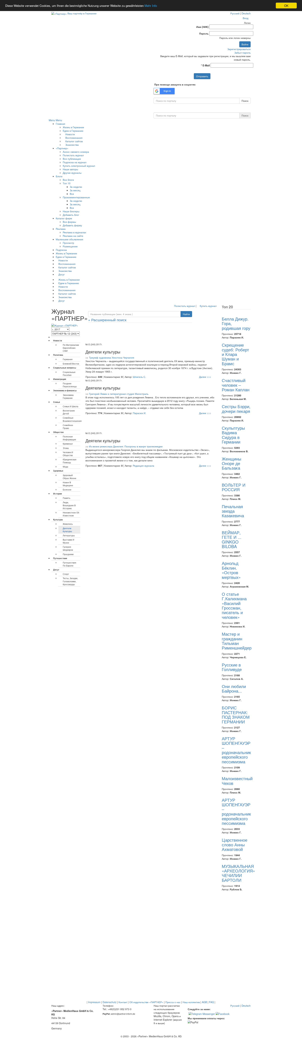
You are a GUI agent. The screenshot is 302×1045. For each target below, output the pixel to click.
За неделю (76, 186)
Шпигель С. (139, 377)
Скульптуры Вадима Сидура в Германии (233, 435)
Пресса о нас (173, 1002)
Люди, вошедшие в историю (69, 505)
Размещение (70, 246)
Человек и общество (68, 454)
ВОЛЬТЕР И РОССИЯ (233, 487)
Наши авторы (70, 169)
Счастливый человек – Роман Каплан (235, 385)
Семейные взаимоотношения (71, 419)
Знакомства (72, 144)
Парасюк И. (139, 413)
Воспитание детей (69, 412)
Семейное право (68, 426)
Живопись (68, 523)
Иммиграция (59, 379)
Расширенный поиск (107, 319)
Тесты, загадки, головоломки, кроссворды (70, 581)
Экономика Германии (68, 396)
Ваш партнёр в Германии (81, 13)
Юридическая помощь (69, 461)
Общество (58, 432)
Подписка (61, 250)
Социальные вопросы (64, 367)
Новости (70, 134)
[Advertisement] (151, 334)
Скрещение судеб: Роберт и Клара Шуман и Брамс (235, 354)
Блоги (59, 176)
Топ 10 (66, 183)
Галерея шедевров (68, 548)
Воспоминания (73, 137)
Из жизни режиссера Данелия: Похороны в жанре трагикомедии (126, 446)
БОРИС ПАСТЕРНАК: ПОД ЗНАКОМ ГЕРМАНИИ (236, 714)
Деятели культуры (67, 530)
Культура (58, 519)
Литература (69, 535)
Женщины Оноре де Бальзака (231, 463)
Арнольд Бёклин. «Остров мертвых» (231, 570)
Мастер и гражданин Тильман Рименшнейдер (236, 641)
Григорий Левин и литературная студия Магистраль (118, 394)
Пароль (204, 33)
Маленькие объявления (69, 239)
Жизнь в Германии (73, 127)
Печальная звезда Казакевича (233, 511)
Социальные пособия (69, 373)
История (57, 493)
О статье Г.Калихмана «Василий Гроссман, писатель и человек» (234, 605)
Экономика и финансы (65, 390)
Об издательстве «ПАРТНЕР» (146, 1002)
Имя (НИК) (202, 27)
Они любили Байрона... (234, 688)
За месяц (75, 190)
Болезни (67, 489)
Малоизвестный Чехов (237, 780)
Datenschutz (109, 1002)
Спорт (66, 573)
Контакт (122, 1002)
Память (66, 497)
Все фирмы (69, 222)
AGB (204, 1002)
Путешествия (60, 558)
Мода (65, 466)
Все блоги (68, 179)
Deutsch (246, 13)
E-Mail (205, 65)
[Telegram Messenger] (202, 1013)
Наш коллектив (191, 1002)
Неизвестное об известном (71, 514)
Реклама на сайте (73, 236)
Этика (66, 447)
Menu (52, 120)
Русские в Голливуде (232, 667)
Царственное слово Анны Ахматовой (234, 844)
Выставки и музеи (68, 541)
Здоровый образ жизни (69, 477)
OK (286, 5)
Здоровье (58, 470)
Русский (234, 13)
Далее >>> (205, 377)
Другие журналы (72, 172)
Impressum (94, 1002)
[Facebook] (222, 1013)
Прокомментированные (76, 197)
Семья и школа (70, 406)
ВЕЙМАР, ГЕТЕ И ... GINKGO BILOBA (231, 539)
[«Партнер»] (59, 13)
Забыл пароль (242, 52)
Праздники (68, 554)
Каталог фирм (64, 218)
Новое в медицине (68, 484)
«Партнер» (62, 148)
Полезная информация (69, 438)
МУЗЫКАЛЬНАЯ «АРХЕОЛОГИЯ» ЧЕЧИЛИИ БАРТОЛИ (238, 873)
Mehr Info (151, 6)
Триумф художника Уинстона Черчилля (111, 357)
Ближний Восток (71, 363)
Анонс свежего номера (76, 151)
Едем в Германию (73, 130)
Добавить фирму (72, 225)
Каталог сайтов (74, 141)
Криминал (68, 443)
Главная (60, 123)
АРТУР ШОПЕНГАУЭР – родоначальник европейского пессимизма (236, 750)
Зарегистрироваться (239, 49)
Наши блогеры (71, 211)
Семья (56, 402)
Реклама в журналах (74, 232)
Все (72, 193)
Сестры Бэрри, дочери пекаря (236, 408)
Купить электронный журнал (79, 165)
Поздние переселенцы (70, 385)
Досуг (61, 274)
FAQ (211, 1002)
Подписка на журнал (74, 162)
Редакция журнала (143, 465)
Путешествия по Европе (69, 564)
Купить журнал (208, 306)
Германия (68, 359)
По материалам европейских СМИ (71, 347)
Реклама (61, 229)
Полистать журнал (73, 155)
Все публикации (72, 158)
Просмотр (68, 243)
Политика (58, 354)
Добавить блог (71, 214)
